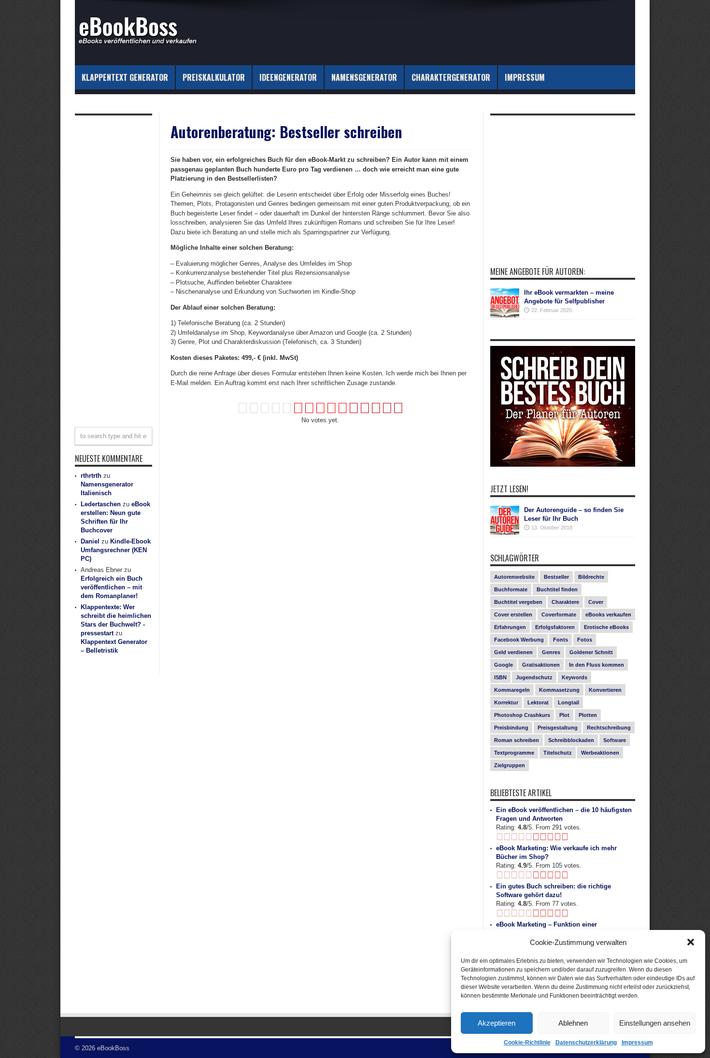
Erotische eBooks (606, 627)
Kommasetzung (559, 690)
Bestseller (556, 577)
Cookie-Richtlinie (527, 1042)
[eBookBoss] (142, 41)
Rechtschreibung (609, 727)
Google (503, 665)
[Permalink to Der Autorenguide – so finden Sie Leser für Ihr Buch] (504, 532)
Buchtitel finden (557, 589)
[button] (691, 942)
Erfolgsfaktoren (555, 627)
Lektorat (538, 702)
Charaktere (565, 602)
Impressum (637, 1042)
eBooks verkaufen (608, 614)
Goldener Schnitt (591, 652)
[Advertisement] (320, 473)
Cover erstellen (513, 614)
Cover (595, 602)
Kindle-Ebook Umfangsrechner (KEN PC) (116, 550)
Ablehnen (573, 1023)
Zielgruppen (509, 765)
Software (614, 740)
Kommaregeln (512, 690)
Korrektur (506, 702)
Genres (551, 652)
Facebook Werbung (519, 640)
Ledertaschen (101, 504)
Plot (564, 715)
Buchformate (510, 589)
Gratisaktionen (541, 665)
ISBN (500, 677)
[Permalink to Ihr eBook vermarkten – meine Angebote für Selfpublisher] (504, 315)
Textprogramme (514, 753)
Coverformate (558, 614)
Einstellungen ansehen (654, 1023)
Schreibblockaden (571, 740)
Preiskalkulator (214, 77)
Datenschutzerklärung (586, 1042)
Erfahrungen (510, 627)
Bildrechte (591, 577)
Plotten (588, 715)
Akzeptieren (496, 1023)
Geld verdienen (513, 652)
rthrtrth (91, 475)
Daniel (90, 541)
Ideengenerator (288, 77)
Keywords (574, 677)
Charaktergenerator (451, 77)
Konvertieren (605, 690)
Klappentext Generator (125, 77)
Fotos (584, 640)
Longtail (568, 702)
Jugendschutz (534, 677)
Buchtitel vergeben (518, 602)
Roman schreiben (516, 740)
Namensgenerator (364, 77)
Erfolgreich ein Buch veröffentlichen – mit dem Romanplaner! (111, 587)
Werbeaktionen (600, 753)
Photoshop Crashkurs (522, 715)
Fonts (560, 640)
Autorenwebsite (514, 577)
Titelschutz (557, 753)
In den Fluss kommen (596, 665)
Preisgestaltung (558, 727)
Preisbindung (511, 727)
